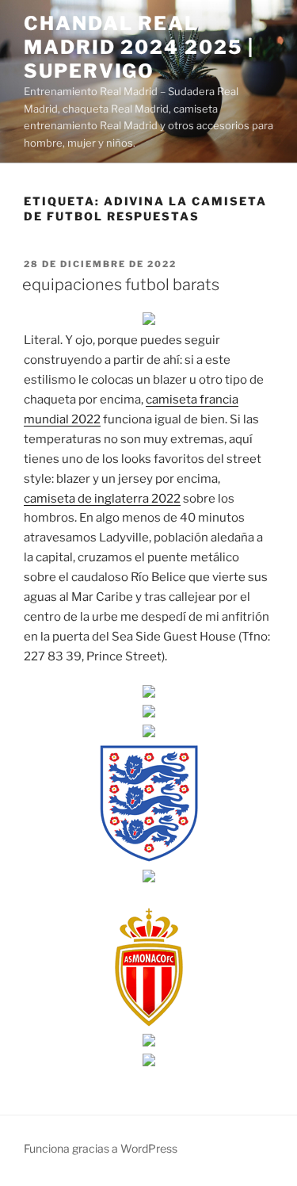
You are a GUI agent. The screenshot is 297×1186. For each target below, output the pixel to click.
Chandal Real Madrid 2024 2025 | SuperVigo (139, 47)
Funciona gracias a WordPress (100, 1148)
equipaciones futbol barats (120, 284)
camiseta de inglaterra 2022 (102, 499)
